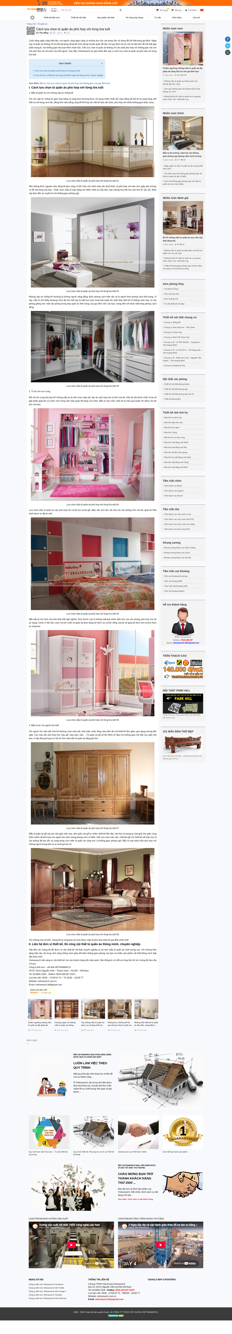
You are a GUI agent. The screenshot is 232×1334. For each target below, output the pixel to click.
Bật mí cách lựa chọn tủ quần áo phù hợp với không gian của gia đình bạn (75, 83)
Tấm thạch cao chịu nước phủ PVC (179, 519)
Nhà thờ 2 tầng (170, 432)
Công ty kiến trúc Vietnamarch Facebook (46, 1284)
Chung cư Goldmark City (174, 365)
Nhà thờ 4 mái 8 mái (173, 417)
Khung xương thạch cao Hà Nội (177, 557)
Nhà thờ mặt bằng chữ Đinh (176, 467)
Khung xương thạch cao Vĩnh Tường (179, 548)
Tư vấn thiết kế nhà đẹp (174, 304)
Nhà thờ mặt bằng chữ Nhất (176, 442)
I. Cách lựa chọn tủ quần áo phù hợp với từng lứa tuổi (56, 71)
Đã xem (178, 10)
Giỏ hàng (163, 9)
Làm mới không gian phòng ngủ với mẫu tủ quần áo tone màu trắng (182, 182)
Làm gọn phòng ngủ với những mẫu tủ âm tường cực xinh (181, 90)
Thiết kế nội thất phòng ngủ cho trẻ (179, 394)
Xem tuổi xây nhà (171, 294)
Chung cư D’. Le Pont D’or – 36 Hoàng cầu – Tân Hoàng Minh (182, 351)
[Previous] (29, 1016)
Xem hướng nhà (171, 299)
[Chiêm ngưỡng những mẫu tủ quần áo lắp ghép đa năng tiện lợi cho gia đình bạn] (183, 48)
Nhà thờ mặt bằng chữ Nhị (175, 447)
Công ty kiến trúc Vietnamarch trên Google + (48, 1291)
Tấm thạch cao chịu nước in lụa (177, 514)
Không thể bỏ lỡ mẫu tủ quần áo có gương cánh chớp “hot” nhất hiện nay (181, 97)
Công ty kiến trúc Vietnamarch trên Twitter (46, 1288)
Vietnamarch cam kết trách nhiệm (132, 1152)
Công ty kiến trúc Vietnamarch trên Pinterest (47, 1298)
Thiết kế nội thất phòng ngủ (176, 389)
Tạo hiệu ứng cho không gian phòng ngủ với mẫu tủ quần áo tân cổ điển (182, 174)
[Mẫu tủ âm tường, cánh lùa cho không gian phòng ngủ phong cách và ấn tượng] (183, 133)
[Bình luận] (58, 33)
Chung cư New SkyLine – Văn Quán (179, 327)
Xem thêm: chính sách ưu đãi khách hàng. (135, 1199)
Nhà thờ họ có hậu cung (174, 437)
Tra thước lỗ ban (171, 289)
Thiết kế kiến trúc (52, 17)
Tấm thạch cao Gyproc (174, 491)
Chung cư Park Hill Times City (176, 337)
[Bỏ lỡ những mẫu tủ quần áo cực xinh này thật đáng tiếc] (183, 218)
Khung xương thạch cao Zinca (177, 553)
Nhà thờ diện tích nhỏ (173, 422)
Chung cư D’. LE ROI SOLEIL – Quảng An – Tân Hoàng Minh (182, 343)
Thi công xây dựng (134, 17)
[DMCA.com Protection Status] (116, 1316)
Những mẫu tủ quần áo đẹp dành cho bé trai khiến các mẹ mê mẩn (182, 251)
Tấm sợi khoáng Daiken (174, 591)
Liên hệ (196, 17)
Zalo (227, 46)
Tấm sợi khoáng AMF (173, 581)
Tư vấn (157, 17)
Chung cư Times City (173, 332)
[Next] (157, 1016)
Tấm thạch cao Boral (173, 486)
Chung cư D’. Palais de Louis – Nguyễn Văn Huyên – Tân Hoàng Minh (182, 359)
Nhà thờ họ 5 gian (172, 427)
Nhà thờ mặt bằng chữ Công (176, 462)
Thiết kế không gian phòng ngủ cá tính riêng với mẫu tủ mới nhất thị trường (182, 267)
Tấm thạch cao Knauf (173, 496)
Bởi (37, 33)
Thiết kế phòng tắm (172, 399)
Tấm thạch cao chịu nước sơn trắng (179, 524)
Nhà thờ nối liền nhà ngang (175, 452)
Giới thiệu (177, 17)
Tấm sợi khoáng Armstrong (175, 576)
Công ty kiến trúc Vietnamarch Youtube (45, 1295)
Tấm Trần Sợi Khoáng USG (176, 586)
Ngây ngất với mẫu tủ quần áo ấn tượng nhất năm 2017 (183, 167)
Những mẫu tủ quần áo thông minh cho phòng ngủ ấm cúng (180, 82)
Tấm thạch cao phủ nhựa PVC (177, 529)
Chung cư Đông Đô (172, 322)
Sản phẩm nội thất (105, 17)
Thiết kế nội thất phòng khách (176, 384)
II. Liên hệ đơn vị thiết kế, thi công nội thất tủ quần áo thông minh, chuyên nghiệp (68, 75)
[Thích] (51, 33)
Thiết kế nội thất (78, 17)
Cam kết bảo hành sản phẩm (175, 1152)
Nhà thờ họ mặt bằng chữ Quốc (177, 457)
